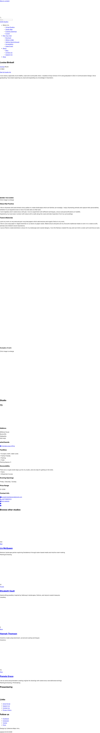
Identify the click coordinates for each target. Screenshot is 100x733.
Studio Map (9, 29)
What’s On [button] (6, 25)
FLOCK (7, 33)
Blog (6, 50)
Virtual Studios (10, 27)
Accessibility (9, 44)
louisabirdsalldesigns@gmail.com (11, 497)
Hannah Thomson (8, 633)
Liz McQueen (6, 548)
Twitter (5, 723)
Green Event (9, 46)
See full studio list (5, 72)
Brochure (8, 38)
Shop (4, 57)
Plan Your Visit (7, 36)
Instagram (6, 721)
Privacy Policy (7, 710)
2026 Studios (4, 22)
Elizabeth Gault (7, 591)
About (4, 48)
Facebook (6, 719)
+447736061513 (6, 499)
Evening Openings (11, 31)
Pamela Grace (6, 676)
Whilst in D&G (9, 40)
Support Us (8, 55)
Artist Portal (6, 704)
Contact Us (8, 52)
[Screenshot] (13, 165)
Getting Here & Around (12, 42)
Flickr (4, 725)
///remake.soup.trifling (8, 446)
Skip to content (4, 1)
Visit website (5, 501)
